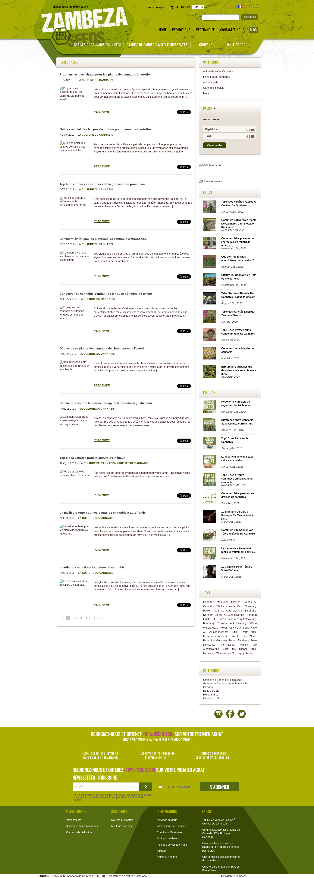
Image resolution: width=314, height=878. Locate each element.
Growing (205, 44)
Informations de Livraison (171, 826)
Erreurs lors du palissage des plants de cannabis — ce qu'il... (238, 370)
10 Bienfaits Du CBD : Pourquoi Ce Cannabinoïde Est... (237, 515)
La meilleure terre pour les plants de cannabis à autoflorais (103, 512)
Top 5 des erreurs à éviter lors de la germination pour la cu (102, 184)
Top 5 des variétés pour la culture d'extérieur (92, 457)
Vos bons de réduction (79, 832)
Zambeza (241, 876)
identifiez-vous (78, 7)
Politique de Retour (168, 838)
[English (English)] (236, 6)
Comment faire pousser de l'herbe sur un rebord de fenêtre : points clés (221, 847)
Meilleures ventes (121, 826)
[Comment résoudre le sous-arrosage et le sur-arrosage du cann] (75, 420)
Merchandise (210, 694)
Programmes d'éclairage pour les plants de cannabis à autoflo (105, 74)
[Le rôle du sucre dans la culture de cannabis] (75, 583)
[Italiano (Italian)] (252, 6)
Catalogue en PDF (167, 857)
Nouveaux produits (122, 820)
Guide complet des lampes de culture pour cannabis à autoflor (105, 129)
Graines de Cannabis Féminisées (97, 44)
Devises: (186, 7)
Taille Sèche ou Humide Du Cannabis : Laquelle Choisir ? (238, 297)
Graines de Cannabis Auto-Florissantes (157, 44)
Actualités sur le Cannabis (218, 71)
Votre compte (156, 7)
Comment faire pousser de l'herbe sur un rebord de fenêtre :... (237, 242)
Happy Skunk (244, 653)
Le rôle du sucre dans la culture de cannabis (92, 567)
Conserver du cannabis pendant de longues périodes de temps (106, 293)
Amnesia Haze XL (229, 636)
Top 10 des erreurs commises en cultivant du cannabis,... (236, 479)
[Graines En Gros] (230, 165)
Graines (235, 602)
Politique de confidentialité (172, 844)
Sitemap (161, 850)
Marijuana (223, 602)
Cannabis (208, 602)
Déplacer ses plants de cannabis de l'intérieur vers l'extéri (102, 348)
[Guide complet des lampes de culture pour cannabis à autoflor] (75, 146)
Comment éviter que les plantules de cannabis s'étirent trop (104, 239)
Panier (207, 109)
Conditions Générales (169, 832)
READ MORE (102, 111)
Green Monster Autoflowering (237, 619)
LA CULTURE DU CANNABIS (95, 80)
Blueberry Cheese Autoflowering (224, 623)
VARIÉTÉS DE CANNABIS (132, 463)
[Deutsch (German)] (248, 6)
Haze (232, 640)
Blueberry (250, 610)
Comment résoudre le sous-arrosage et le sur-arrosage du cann (106, 403)
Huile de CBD (236, 44)
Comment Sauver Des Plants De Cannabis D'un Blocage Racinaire (239, 224)
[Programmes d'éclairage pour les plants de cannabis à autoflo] (75, 94)
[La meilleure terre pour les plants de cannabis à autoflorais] (75, 530)
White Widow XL (225, 653)
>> (102, 618)
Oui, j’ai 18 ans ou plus (178, 787)
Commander (214, 145)
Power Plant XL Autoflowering (222, 610)
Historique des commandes (82, 826)
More (206, 93)
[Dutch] (256, 6)
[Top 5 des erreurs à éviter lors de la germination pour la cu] (75, 201)
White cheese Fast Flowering (236, 606)
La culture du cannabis (216, 76)
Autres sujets (210, 82)
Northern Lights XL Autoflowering (223, 614)
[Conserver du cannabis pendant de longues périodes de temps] (75, 313)
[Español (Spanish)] (244, 6)
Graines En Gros (212, 698)
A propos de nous (167, 820)
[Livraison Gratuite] (230, 181)
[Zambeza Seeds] (65, 20)
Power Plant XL (229, 627)
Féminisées (227, 644)
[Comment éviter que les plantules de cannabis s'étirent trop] (75, 256)
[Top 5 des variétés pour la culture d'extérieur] (75, 473)
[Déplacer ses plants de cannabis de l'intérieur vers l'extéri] (75, 365)
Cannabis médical (213, 87)
